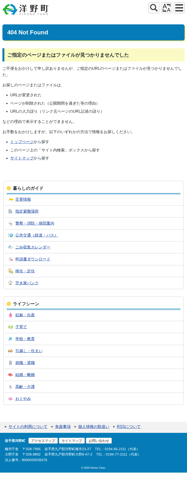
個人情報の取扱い (93, 427)
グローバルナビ (179, 7)
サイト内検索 (154, 7)
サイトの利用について (28, 427)
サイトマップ (22, 158)
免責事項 (63, 427)
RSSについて (129, 427)
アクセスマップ (43, 441)
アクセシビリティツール (166, 7)
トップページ (22, 142)
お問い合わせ (99, 441)
